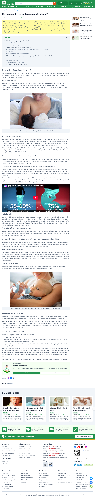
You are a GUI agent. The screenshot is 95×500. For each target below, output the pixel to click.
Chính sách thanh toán (25, 451)
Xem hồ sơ (55, 373)
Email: (55, 457)
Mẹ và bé (18, 10)
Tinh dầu (60, 480)
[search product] (54, 3)
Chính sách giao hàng (25, 448)
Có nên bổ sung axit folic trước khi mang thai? (86, 37)
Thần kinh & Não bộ (7, 477)
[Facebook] (75, 447)
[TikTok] (82, 447)
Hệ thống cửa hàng (7, 448)
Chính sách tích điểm (25, 453)
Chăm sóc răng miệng (64, 475)
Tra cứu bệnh (5, 461)
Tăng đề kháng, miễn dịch (83, 484)
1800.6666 (88, 4)
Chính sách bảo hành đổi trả (27, 455)
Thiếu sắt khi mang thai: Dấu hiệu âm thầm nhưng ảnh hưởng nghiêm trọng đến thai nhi (86, 31)
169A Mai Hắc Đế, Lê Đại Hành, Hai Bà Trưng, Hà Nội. (75, 494)
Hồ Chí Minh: (54, 453)
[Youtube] (78, 447)
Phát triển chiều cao (81, 486)
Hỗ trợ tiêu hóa (6, 482)
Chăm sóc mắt (43, 473)
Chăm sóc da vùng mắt (27, 477)
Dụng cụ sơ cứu (43, 480)
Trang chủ (4, 10)
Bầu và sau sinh (80, 473)
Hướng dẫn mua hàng (25, 446)
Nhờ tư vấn (26, 373)
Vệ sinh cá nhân (62, 473)
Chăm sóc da (24, 473)
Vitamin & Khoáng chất (8, 480)
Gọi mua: (52, 446)
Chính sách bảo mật (24, 457)
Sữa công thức (80, 477)
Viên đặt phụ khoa (44, 475)
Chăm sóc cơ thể (25, 475)
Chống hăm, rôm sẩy (81, 475)
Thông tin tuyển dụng (8, 453)
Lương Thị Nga (9, 17)
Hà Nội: (53, 451)
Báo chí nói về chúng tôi (8, 451)
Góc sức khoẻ (11, 10)
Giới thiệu (4, 446)
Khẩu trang (42, 486)
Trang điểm (24, 482)
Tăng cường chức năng (8, 475)
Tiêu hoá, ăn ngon (81, 488)
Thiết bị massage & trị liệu (46, 484)
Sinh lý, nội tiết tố (6, 484)
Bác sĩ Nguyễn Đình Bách (23, 17)
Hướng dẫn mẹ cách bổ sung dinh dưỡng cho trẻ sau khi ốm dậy (86, 24)
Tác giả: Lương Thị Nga (14, 414)
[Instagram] (86, 447)
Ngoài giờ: (53, 455)
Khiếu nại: (52, 448)
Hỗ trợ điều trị (6, 473)
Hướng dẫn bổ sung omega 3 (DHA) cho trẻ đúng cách (85, 18)
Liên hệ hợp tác (6, 455)
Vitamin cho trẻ (80, 480)
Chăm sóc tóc (24, 480)
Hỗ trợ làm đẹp (6, 488)
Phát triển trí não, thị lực (82, 482)
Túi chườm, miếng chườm (65, 482)
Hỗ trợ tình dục (62, 477)
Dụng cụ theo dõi (43, 482)
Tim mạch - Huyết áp (7, 486)
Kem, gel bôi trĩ (43, 477)
